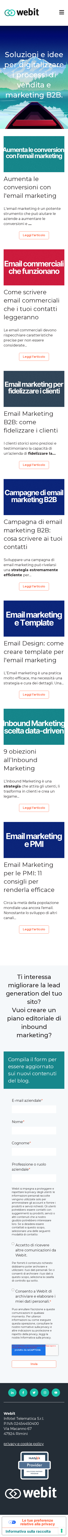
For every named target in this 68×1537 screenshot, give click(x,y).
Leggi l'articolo (34, 235)
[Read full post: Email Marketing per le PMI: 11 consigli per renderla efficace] (34, 840)
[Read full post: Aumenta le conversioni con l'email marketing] (34, 154)
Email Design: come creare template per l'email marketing (34, 651)
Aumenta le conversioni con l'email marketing (30, 187)
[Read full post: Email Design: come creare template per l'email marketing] (34, 619)
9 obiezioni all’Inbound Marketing (20, 760)
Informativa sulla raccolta (28, 1531)
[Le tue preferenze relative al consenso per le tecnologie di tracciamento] (61, 1530)
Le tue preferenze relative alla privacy (37, 1522)
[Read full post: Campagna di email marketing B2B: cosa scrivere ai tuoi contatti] (34, 497)
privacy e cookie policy (24, 1444)
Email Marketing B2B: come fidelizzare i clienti (31, 422)
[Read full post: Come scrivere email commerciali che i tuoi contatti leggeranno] (34, 267)
